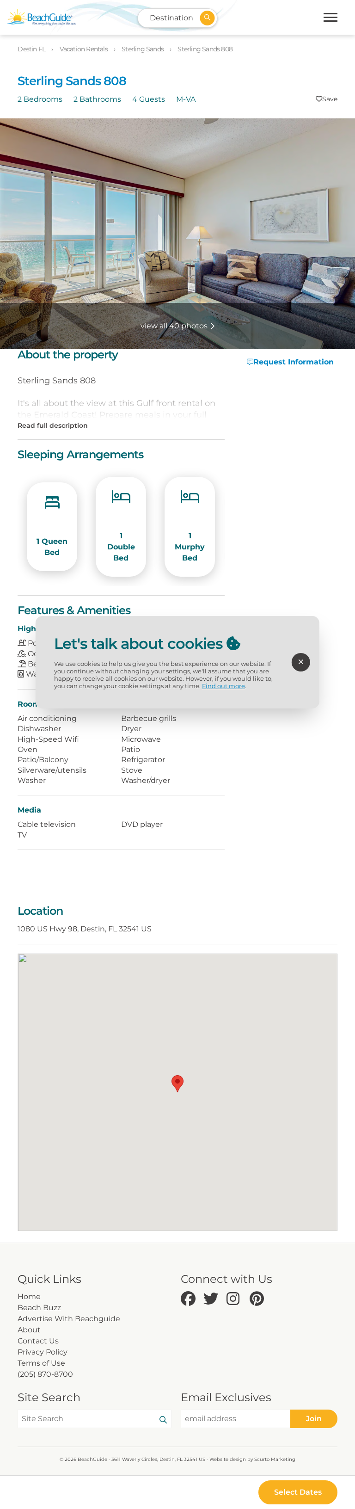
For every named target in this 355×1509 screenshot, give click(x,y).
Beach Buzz (39, 1307)
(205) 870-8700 (45, 1374)
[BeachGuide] (41, 17)
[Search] (163, 1420)
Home (29, 1296)
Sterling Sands (143, 49)
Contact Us (38, 1341)
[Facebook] (190, 1299)
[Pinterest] (259, 1299)
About (29, 1329)
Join (314, 1418)
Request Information (293, 361)
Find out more (223, 686)
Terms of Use (41, 1363)
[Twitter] (212, 1299)
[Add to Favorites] (326, 99)
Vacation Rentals (84, 49)
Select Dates (298, 1492)
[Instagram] (235, 1299)
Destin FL (32, 49)
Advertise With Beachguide (69, 1318)
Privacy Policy (42, 1352)
